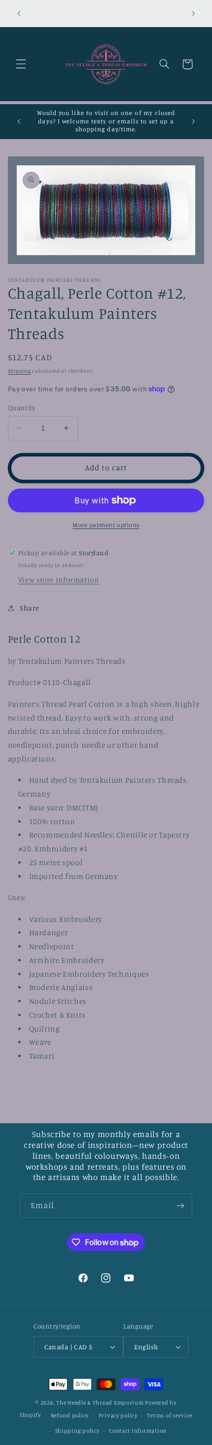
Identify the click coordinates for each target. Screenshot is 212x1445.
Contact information (138, 1430)
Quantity (21, 408)
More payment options (106, 525)
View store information (58, 579)
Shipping (19, 371)
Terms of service (169, 1415)
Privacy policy (118, 1415)
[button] (20, 64)
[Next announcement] (193, 13)
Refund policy (70, 1415)
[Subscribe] (180, 1205)
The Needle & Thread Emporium (100, 1402)
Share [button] (29, 608)
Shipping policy (77, 1430)
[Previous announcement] (19, 13)
